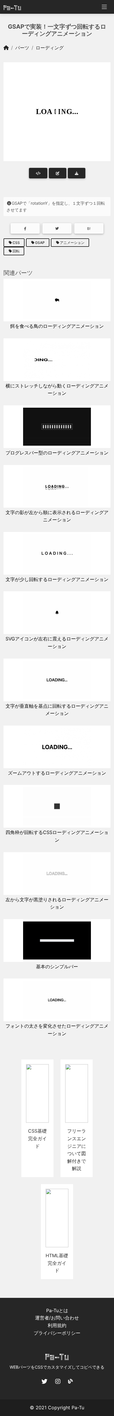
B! (89, 228)
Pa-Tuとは (57, 1310)
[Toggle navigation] (104, 7)
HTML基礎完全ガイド (57, 1263)
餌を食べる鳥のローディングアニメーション (57, 326)
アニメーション (72, 242)
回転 (16, 251)
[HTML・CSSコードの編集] (57, 173)
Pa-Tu (78, 1407)
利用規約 (57, 1325)
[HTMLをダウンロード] (76, 173)
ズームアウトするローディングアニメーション (57, 773)
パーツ (22, 48)
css (16, 242)
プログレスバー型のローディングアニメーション (57, 453)
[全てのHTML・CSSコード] (38, 173)
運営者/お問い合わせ (57, 1318)
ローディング (50, 48)
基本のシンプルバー (57, 966)
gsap (40, 242)
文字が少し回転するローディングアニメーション (57, 579)
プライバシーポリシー (57, 1333)
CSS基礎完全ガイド (37, 1138)
